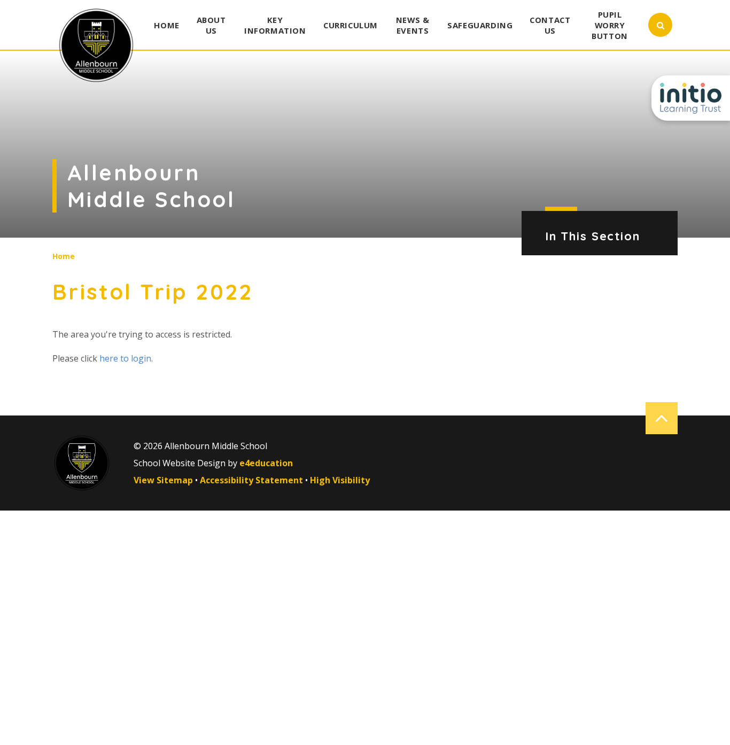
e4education (266, 463)
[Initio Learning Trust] (690, 98)
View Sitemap (163, 480)
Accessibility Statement (251, 480)
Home (63, 256)
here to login (125, 358)
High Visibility (340, 480)
